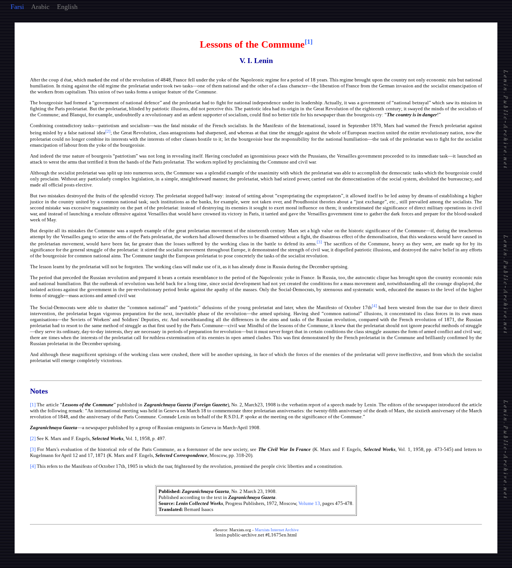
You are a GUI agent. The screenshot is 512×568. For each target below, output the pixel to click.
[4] (33, 466)
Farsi (17, 7)
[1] (33, 404)
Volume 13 (309, 503)
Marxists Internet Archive (277, 529)
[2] (33, 438)
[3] (33, 449)
